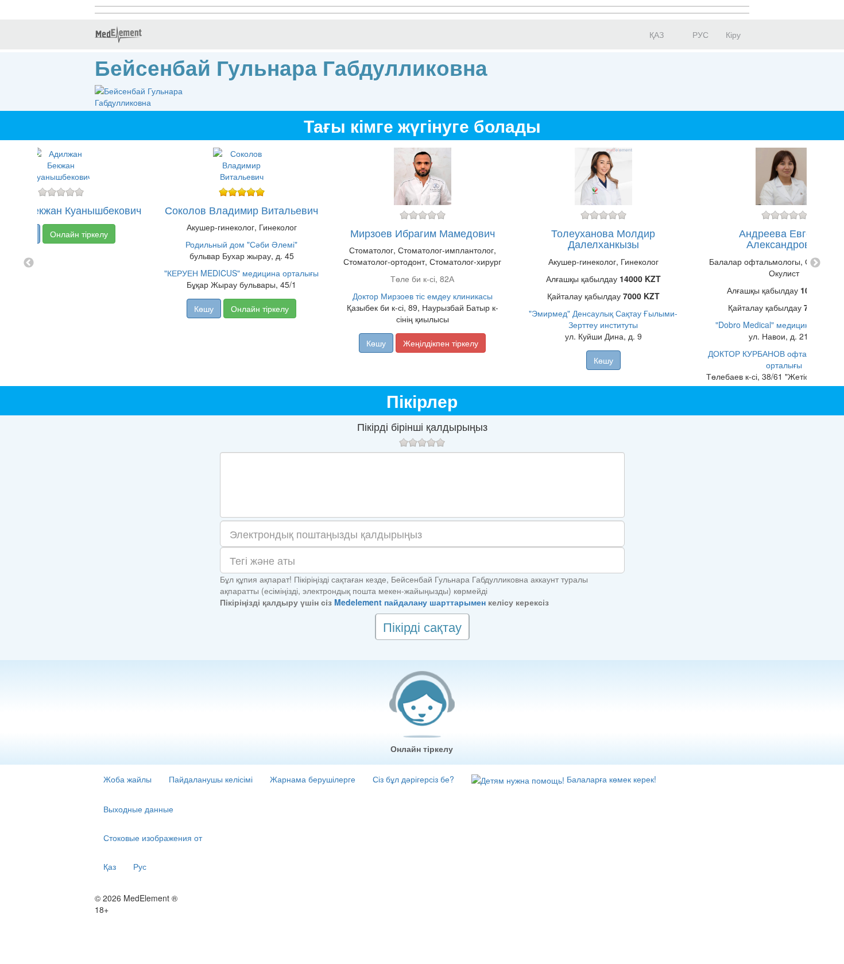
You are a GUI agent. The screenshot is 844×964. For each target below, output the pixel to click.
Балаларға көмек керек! (610, 779)
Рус (139, 866)
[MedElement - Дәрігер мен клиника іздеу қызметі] (118, 34)
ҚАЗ (655, 34)
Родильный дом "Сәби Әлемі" (241, 244)
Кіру (733, 34)
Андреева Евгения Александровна (784, 238)
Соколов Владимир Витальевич (241, 209)
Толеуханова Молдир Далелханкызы (603, 238)
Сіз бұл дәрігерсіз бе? (413, 779)
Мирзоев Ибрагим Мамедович (422, 232)
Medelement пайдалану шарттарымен (410, 602)
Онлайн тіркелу (79, 234)
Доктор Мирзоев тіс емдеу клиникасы (423, 296)
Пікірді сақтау (422, 626)
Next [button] (815, 263)
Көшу (204, 308)
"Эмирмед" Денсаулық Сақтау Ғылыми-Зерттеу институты (603, 318)
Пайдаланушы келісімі (211, 779)
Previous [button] (28, 263)
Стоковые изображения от (152, 837)
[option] (422, 263)
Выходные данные (138, 809)
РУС (699, 34)
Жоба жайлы (127, 779)
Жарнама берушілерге (312, 779)
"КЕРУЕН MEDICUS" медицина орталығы (241, 273)
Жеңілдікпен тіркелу (440, 343)
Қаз (109, 866)
